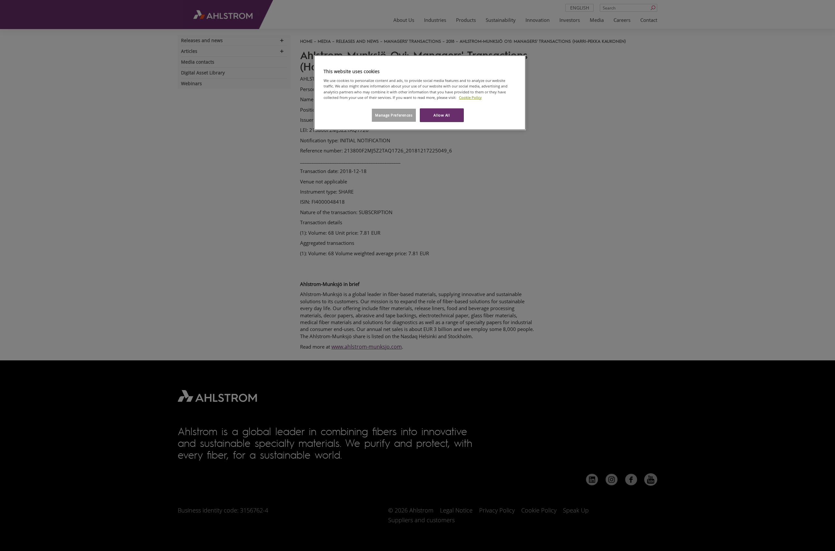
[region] (420, 92)
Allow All (441, 115)
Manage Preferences (393, 115)
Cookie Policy (470, 97)
